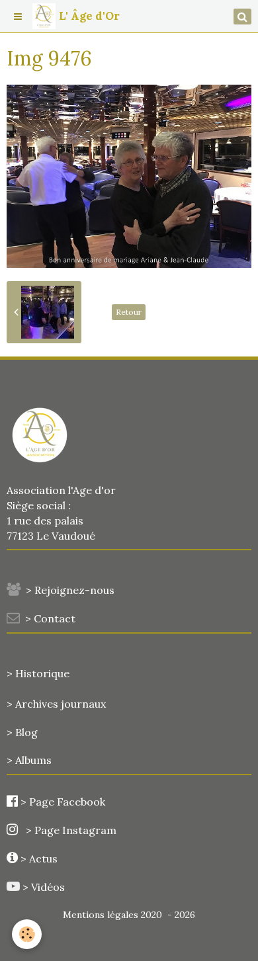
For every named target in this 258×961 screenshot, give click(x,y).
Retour (129, 312)
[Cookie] (27, 934)
